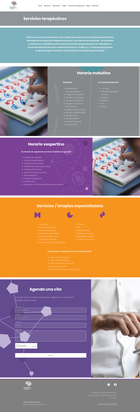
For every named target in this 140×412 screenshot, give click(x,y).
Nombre (18, 307)
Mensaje (19, 329)
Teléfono (19, 322)
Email (17, 314)
